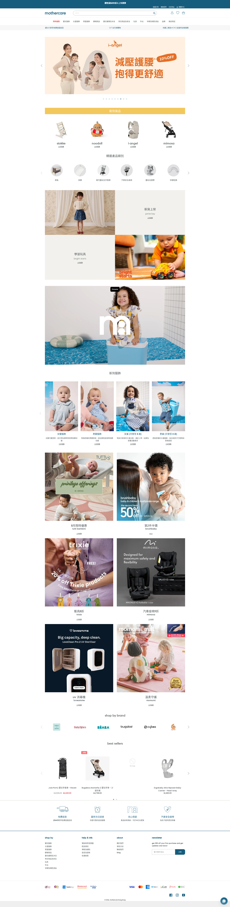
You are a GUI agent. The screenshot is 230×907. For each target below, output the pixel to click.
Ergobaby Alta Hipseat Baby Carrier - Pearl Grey (167, 789)
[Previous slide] (41, 173)
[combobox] (115, 13)
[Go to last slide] (41, 65)
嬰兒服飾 (48, 843)
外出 (46, 865)
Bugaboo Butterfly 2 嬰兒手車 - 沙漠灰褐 (97, 789)
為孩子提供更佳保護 (167, 820)
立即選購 (61, 147)
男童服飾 (48, 849)
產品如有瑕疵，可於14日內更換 (132, 820)
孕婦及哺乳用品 (51, 868)
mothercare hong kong (118, 900)
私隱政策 (85, 855)
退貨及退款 (86, 852)
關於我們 (120, 843)
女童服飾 (48, 846)
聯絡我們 (120, 849)
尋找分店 (120, 846)
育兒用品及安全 (51, 859)
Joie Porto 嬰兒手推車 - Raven (62, 787)
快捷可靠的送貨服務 (97, 820)
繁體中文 (181, 7)
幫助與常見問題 (88, 843)
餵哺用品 (48, 852)
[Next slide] (188, 65)
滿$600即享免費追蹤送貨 (62, 820)
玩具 (46, 862)
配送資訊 (85, 846)
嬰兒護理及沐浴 (51, 855)
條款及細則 (86, 849)
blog (119, 852)
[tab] (103, 98)
